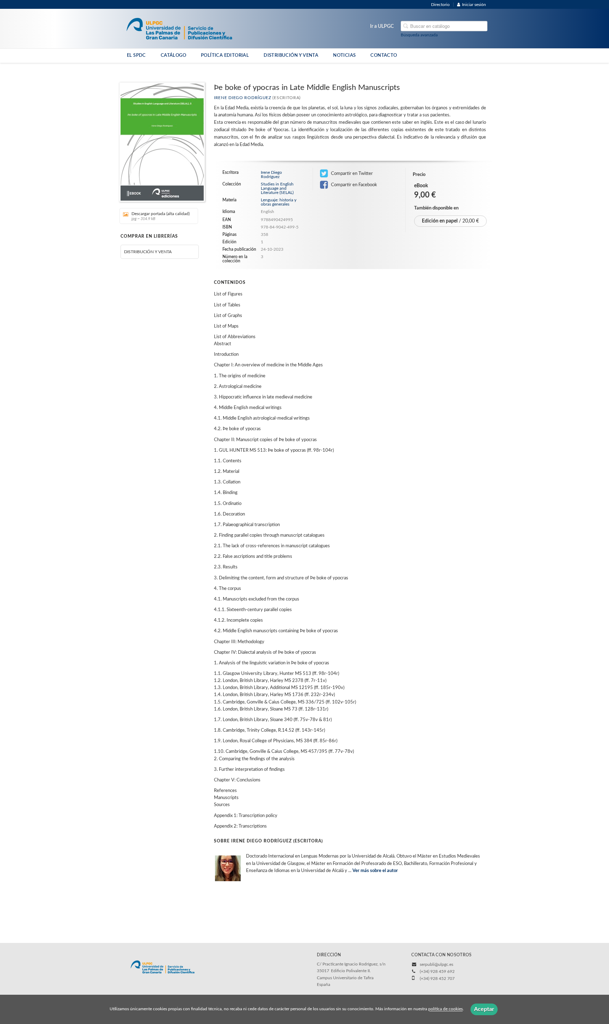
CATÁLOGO (173, 55)
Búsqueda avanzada (419, 35)
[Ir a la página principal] (179, 28)
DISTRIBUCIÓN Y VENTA (291, 55)
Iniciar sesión (474, 4)
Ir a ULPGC (382, 26)
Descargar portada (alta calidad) (160, 216)
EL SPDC (136, 55)
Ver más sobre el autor (375, 870)
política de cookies (445, 1009)
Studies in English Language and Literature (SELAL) (277, 188)
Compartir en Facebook (353, 185)
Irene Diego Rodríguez (242, 98)
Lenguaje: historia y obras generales (278, 202)
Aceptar (484, 1009)
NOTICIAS (344, 55)
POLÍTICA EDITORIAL (225, 55)
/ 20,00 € (450, 221)
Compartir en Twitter (351, 173)
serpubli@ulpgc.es (436, 964)
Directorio (440, 4)
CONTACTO (383, 55)
